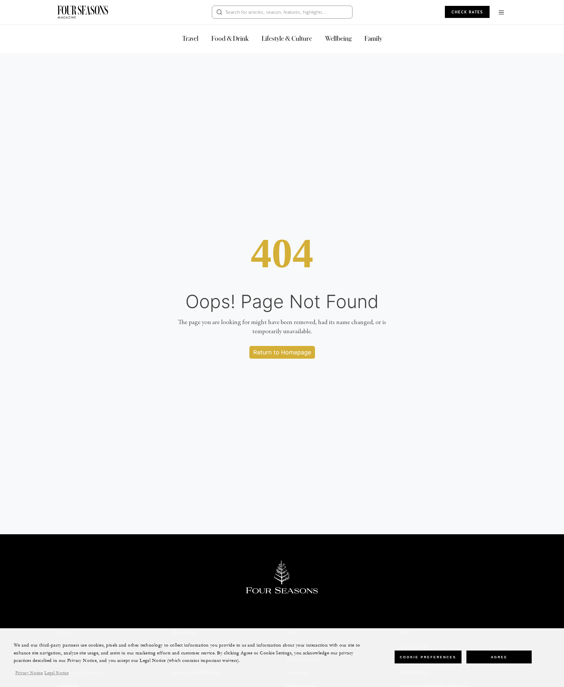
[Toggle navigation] (501, 12)
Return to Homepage (282, 352)
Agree (499, 657)
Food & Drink (230, 38)
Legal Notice (56, 673)
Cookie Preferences (428, 657)
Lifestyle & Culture (287, 38)
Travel (190, 38)
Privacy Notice (29, 673)
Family (373, 38)
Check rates (467, 12)
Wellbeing (338, 38)
